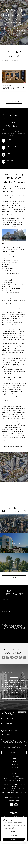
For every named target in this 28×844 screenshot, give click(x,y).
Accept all (14, 839)
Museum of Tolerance (19, 360)
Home (14, 758)
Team (14, 761)
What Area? (6, 611)
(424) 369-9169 (9, 723)
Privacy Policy (18, 747)
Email (4, 605)
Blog (14, 770)
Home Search (14, 764)
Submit (14, 636)
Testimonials (14, 767)
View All (14, 577)
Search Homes (14, 101)
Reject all (14, 831)
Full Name (5, 599)
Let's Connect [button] (14, 700)
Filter (8, 64)
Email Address (6, 734)
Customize (14, 835)
